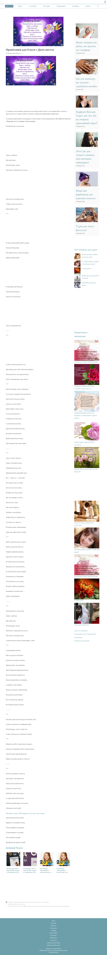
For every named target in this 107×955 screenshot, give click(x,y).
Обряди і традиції (14, 902)
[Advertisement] (38, 97)
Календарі (78, 637)
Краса (20, 6)
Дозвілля (75, 6)
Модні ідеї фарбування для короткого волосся (85, 194)
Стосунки (32, 6)
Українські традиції (81, 641)
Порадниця (61, 6)
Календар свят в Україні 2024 (85, 634)
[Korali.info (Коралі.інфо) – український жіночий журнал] (9, 6)
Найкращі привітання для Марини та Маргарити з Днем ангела (85, 415)
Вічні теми (54, 940)
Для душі (46, 6)
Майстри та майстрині (53, 945)
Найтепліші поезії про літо (16, 904)
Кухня (88, 6)
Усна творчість (53, 933)
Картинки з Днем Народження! (86, 362)
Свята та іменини (43, 902)
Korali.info (55, 952)
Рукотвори (53, 935)
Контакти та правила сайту (53, 948)
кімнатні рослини (62, 950)
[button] (98, 6)
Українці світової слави (53, 943)
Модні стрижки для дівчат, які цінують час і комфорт (86, 46)
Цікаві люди (53, 938)
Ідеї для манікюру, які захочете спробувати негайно (86, 82)
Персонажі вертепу (81, 625)
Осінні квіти (86, 269)
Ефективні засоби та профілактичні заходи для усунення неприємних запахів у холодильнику (39, 906)
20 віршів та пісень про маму (32, 813)
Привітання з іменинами (28, 902)
